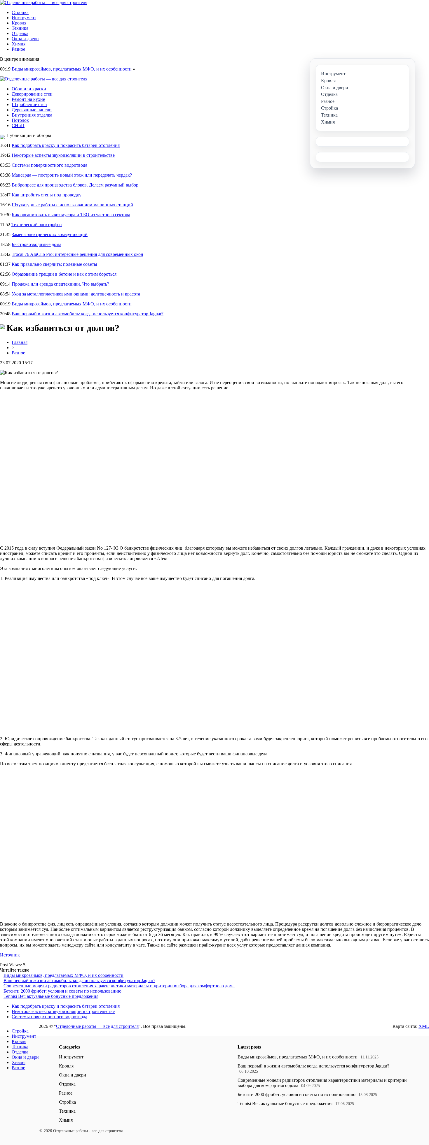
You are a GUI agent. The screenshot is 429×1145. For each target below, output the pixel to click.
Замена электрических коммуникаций (50, 234)
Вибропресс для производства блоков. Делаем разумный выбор (75, 184)
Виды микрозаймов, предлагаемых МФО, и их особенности (72, 68)
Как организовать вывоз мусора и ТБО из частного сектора (71, 214)
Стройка (20, 12)
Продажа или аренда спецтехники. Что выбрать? (60, 284)
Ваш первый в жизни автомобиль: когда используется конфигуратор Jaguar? (87, 313)
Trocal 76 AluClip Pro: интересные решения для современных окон (77, 254)
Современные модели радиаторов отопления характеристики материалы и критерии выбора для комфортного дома (119, 985)
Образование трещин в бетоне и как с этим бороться (64, 274)
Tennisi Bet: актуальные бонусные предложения (51, 996)
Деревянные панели (32, 109)
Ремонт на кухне (28, 99)
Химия (18, 43)
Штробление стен (29, 104)
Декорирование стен (32, 94)
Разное (18, 49)
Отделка (20, 33)
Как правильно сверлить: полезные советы (54, 264)
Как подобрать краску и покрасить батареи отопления (66, 145)
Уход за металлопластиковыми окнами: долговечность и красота (76, 293)
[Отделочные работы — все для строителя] (43, 2)
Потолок (20, 120)
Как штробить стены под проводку (46, 194)
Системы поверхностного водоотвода (49, 165)
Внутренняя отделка (32, 114)
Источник (10, 954)
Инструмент (24, 17)
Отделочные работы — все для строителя (97, 1026)
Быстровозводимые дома (36, 244)
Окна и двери (25, 38)
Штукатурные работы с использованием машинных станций (72, 204)
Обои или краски (29, 88)
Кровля (19, 22)
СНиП (18, 125)
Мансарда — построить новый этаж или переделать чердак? (72, 175)
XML (423, 1026)
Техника (20, 28)
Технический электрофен (36, 224)
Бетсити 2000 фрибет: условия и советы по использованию (62, 991)
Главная (19, 342)
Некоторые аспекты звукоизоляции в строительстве (63, 155)
